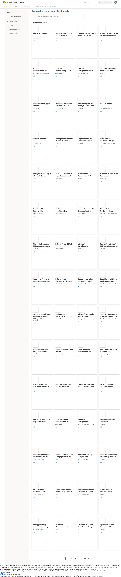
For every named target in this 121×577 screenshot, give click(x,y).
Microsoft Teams (57, 571)
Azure (20, 571)
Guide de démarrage (54, 565)
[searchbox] (19, 16)
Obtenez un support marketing (44, 567)
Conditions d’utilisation (64, 576)
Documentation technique (68, 565)
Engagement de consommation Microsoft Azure (99, 565)
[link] (42, 41)
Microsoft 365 (35, 571)
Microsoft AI (3, 571)
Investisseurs (109, 571)
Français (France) (5, 572)
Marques (74, 576)
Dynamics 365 (26, 571)
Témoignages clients (31, 565)
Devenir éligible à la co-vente (109, 567)
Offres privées (80, 565)
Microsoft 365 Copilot (45, 571)
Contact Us (39, 576)
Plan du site (32, 576)
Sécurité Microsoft (13, 571)
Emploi (71, 571)
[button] (33, 16)
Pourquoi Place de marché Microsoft (10, 565)
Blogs (23, 565)
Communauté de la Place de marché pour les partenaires (16, 569)
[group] (34, 41)
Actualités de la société (80, 571)
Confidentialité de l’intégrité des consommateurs (14, 576)
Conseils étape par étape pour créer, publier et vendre (84, 567)
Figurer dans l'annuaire (27, 567)
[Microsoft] (7, 2)
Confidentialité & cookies (50, 576)
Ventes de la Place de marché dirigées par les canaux (48, 569)
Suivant (84, 558)
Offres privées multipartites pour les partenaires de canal (81, 569)
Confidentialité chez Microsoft (96, 571)
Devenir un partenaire (14, 567)
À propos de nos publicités (85, 576)
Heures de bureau (43, 565)
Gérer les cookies (98, 576)
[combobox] (58, 16)
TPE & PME (65, 571)
